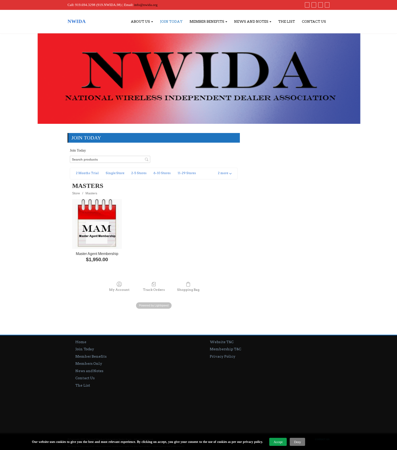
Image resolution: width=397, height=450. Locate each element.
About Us (141, 22)
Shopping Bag (188, 290)
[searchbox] (110, 159)
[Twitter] (313, 5)
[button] (224, 173)
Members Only (88, 364)
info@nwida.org (146, 5)
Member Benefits (207, 22)
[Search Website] (326, 5)
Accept (278, 442)
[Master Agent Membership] (97, 224)
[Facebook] (306, 5)
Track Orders (154, 290)
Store (76, 193)
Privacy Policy (222, 356)
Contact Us (314, 22)
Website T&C (222, 342)
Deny (297, 442)
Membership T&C (225, 349)
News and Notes (251, 22)
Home (80, 342)
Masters (91, 193)
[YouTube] (320, 5)
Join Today (171, 22)
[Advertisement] (265, 394)
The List (286, 22)
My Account (119, 290)
